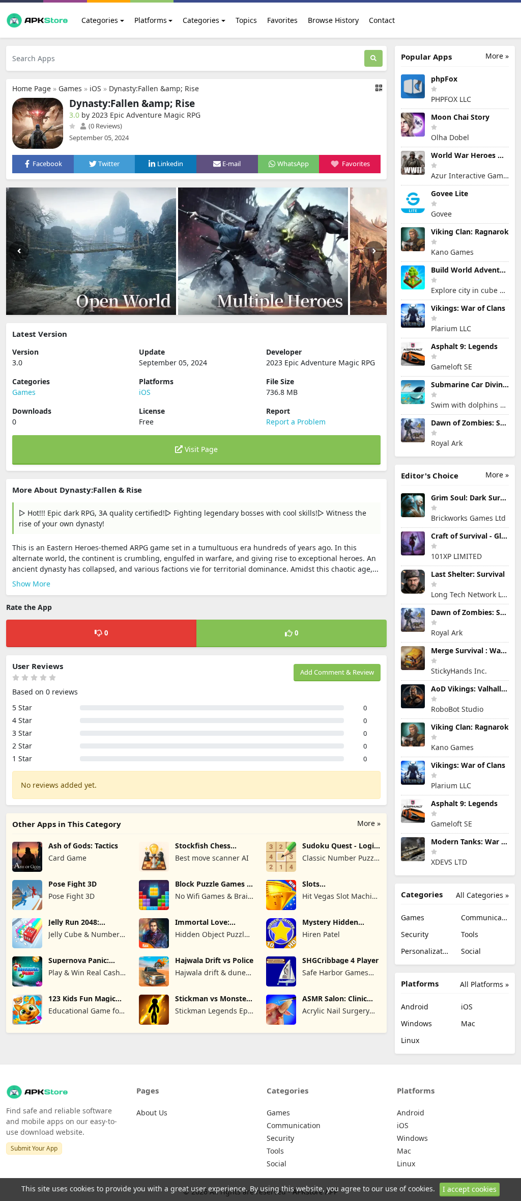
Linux (410, 1040)
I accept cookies (470, 1189)
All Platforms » (484, 984)
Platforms (150, 20)
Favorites (282, 20)
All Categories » (482, 895)
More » (369, 823)
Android (414, 1006)
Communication (485, 917)
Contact (382, 20)
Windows (416, 1023)
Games (70, 88)
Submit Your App (34, 1148)
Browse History (333, 20)
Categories (99, 20)
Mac (468, 1023)
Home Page (31, 88)
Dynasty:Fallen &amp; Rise (154, 88)
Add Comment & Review (337, 672)
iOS (95, 88)
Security (414, 934)
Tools (469, 934)
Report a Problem (296, 421)
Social (471, 951)
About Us (151, 1112)
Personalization (425, 951)
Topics (246, 20)
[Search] (373, 58)
